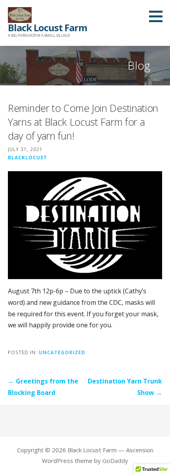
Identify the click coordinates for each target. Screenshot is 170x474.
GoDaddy (115, 461)
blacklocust (27, 157)
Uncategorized (62, 352)
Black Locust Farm (47, 27)
